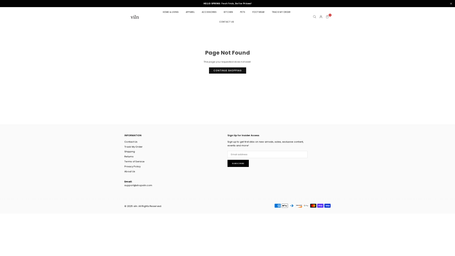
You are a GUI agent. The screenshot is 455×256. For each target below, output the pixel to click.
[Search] (314, 17)
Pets (242, 12)
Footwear (258, 12)
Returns (128, 156)
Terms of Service (134, 161)
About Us (129, 171)
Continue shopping (227, 70)
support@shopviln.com (138, 185)
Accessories (209, 12)
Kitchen (228, 12)
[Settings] (321, 17)
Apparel (190, 12)
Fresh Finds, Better (227, 3)
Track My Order (281, 12)
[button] (327, 17)
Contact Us (226, 21)
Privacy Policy (132, 166)
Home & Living (171, 12)
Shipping (129, 151)
